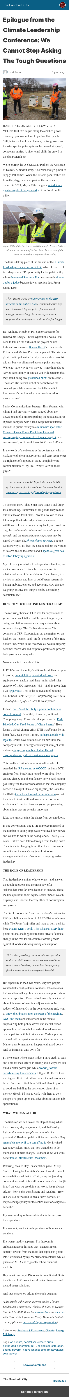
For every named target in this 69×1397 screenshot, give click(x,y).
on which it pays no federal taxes (34, 675)
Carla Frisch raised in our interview (35, 794)
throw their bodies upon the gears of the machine (34, 1013)
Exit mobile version (34, 1392)
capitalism (30, 1341)
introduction (42, 1312)
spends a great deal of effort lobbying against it (33, 492)
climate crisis (45, 1341)
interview (60, 1312)
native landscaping (34, 1349)
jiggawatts (15, 690)
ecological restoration (50, 1345)
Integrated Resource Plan (25, 277)
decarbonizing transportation (40, 1322)
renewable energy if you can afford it (24, 1142)
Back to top (59, 1381)
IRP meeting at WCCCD (32, 768)
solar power (10, 1353)
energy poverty (12, 1349)
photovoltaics (55, 1349)
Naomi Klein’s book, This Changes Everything (36, 928)
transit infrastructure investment (28, 1158)
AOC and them (12, 1019)
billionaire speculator (49, 427)
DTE (33, 1345)
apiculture (16, 1341)
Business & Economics (30, 1330)
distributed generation (16, 1345)
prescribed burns (37, 378)
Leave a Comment (34, 1364)
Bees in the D (37, 347)
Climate (49, 1330)
